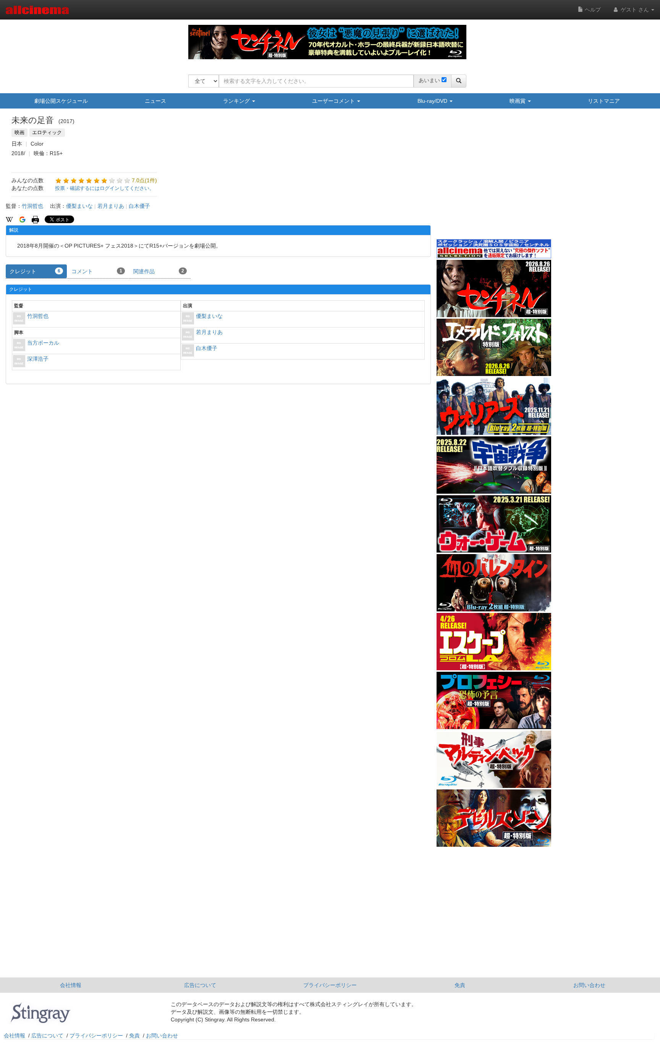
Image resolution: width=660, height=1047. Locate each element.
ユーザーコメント (334, 101)
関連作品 (158, 271)
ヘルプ (592, 9)
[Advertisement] (494, 179)
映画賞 (518, 101)
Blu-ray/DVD (433, 101)
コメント (96, 271)
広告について (200, 985)
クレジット (35, 271)
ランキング (237, 101)
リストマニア (604, 101)
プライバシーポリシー (330, 985)
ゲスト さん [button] (634, 9)
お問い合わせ (589, 985)
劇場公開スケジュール (61, 101)
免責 (460, 985)
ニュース (155, 101)
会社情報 (70, 985)
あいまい (429, 80)
